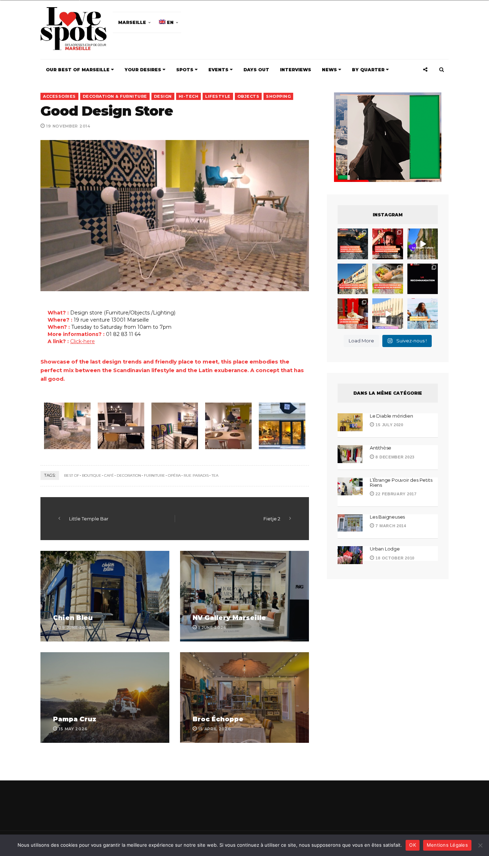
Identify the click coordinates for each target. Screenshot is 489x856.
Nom (220, 434)
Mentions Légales (447, 845)
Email (286, 434)
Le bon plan (166, 490)
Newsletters (165, 466)
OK (412, 845)
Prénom (159, 434)
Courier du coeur (173, 480)
